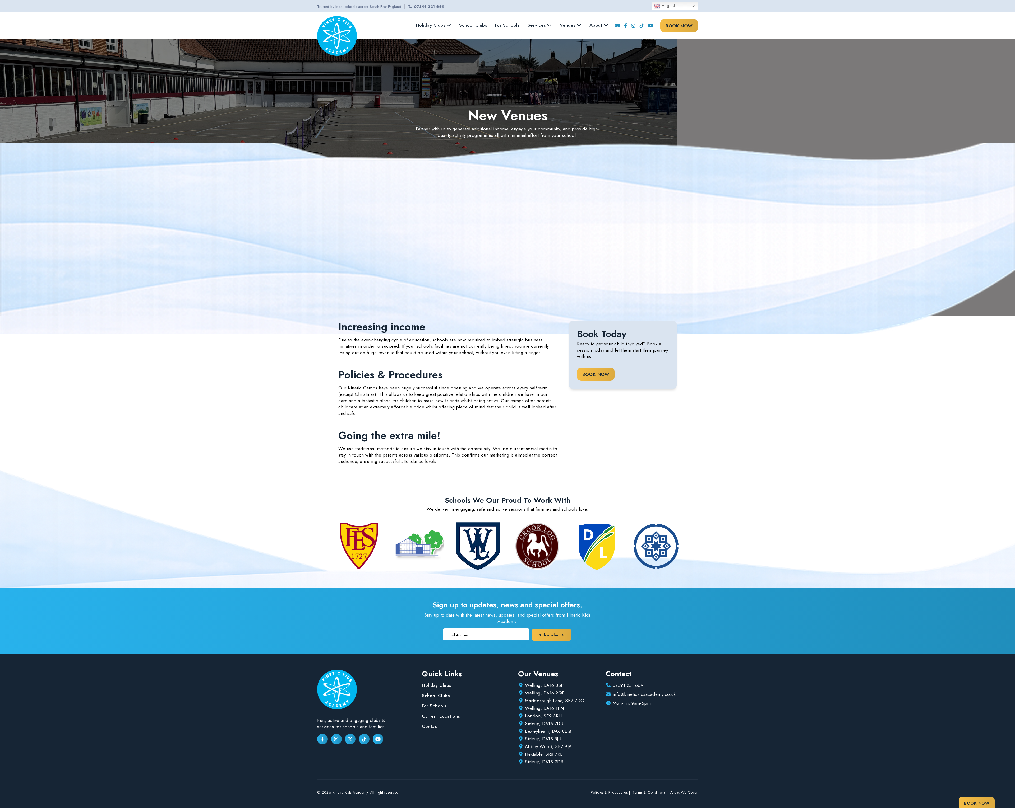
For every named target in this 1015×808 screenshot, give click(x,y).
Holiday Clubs (430, 25)
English (668, 5)
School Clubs (473, 25)
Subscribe (549, 635)
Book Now (679, 26)
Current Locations (441, 716)
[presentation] (326, 546)
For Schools (507, 25)
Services (537, 25)
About (596, 25)
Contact (430, 726)
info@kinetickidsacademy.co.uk (644, 694)
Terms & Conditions (649, 792)
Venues (567, 25)
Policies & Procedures (609, 792)
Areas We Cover (684, 792)
